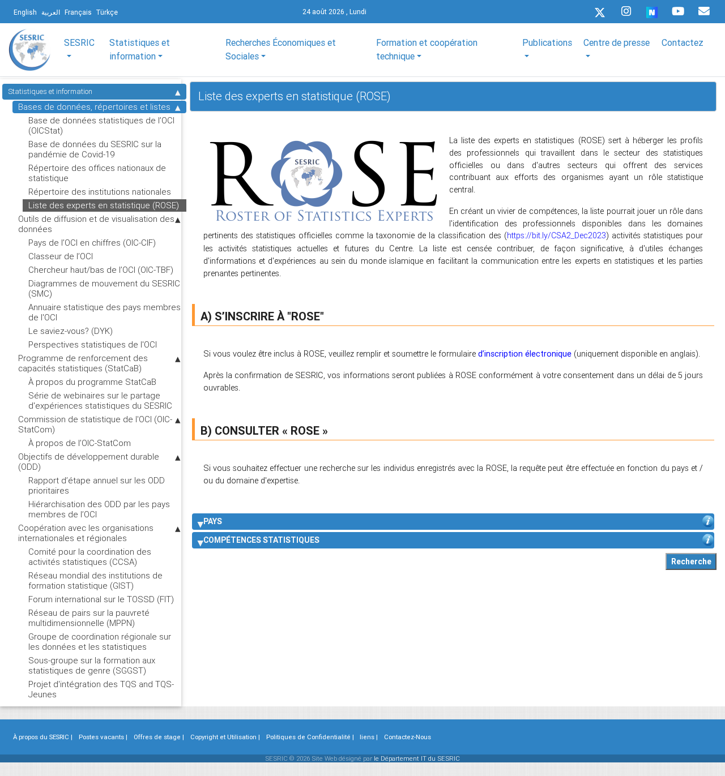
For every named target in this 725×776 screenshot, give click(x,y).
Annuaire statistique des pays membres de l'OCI (104, 312)
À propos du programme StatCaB (92, 381)
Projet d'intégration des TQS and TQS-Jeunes (101, 689)
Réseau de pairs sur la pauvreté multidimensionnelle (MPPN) (89, 617)
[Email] (704, 11)
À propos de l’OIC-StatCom (79, 443)
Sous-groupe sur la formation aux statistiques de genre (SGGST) (91, 665)
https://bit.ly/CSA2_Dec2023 (556, 235)
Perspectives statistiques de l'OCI (92, 344)
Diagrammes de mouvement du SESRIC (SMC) (104, 288)
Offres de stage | (159, 737)
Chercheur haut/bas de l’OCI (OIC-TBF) (100, 269)
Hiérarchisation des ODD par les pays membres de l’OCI (99, 509)
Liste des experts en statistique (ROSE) (103, 205)
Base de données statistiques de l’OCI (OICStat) (101, 125)
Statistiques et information (50, 91)
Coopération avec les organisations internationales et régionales (85, 532)
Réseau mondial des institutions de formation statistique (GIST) (95, 580)
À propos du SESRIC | (42, 737)
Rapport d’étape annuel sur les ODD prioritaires (96, 485)
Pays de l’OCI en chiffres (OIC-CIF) (92, 242)
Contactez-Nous (407, 737)
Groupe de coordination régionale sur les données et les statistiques (99, 641)
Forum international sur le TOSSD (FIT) (101, 599)
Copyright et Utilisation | (225, 737)
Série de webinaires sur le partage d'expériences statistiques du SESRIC (100, 400)
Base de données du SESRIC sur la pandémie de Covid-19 (94, 149)
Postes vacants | (103, 737)
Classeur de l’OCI (60, 256)
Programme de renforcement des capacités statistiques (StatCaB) (83, 363)
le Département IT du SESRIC (417, 758)
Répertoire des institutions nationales (99, 191)
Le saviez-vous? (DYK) (70, 330)
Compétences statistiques (261, 540)
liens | (369, 737)
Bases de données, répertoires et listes (94, 106)
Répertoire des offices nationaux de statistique (97, 172)
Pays (212, 521)
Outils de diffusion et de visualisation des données (96, 223)
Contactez (682, 42)
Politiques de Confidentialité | (310, 737)
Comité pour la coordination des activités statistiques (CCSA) (89, 556)
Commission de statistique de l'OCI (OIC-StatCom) (95, 424)
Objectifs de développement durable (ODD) (88, 461)
